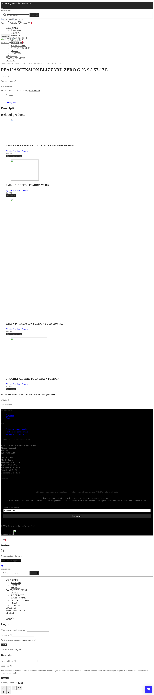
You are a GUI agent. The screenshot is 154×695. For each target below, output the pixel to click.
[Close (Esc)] (3, 688)
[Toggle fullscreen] (14, 688)
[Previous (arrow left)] (3, 692)
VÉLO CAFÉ (12, 28)
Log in (4, 645)
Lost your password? (26, 640)
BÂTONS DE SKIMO (20, 48)
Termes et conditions (15, 434)
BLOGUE (10, 613)
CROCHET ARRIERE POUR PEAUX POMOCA (32, 378)
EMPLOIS (15, 35)
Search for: (6, 10)
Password (6, 635)
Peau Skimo (11, 63)
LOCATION (11, 55)
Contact (9, 418)
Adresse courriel (11, 507)
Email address (8, 661)
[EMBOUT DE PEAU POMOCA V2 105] (25, 180)
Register (18, 649)
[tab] (79, 102)
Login (20, 682)
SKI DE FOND (17, 595)
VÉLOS (14, 50)
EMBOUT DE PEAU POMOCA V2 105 (27, 185)
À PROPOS (16, 30)
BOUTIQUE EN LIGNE (16, 590)
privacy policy (12, 673)
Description (11, 102)
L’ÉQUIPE (15, 33)
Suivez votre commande (16, 429)
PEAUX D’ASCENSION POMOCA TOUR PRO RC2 (35, 323)
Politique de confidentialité (17, 432)
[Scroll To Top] (2, 566)
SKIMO (14, 593)
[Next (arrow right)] (8, 692)
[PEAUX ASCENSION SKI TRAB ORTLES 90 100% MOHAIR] (24, 140)
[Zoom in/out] (19, 688)
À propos (10, 415)
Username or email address (13, 630)
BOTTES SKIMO (18, 45)
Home (3, 63)
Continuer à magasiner (11, 560)
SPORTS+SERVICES (15, 58)
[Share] (8, 688)
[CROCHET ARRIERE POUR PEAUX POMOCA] (29, 373)
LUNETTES (16, 53)
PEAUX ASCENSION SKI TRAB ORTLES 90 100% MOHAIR (40, 145)
